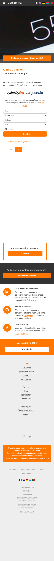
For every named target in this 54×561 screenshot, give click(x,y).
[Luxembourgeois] (30, 480)
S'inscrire (25, 253)
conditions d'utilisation (32, 456)
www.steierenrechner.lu (27, 504)
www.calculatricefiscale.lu (27, 497)
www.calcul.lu (27, 494)
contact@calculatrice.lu (29, 458)
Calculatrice (15, 3)
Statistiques (26, 406)
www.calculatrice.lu (27, 487)
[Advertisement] (27, 33)
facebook (45, 458)
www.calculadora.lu (27, 511)
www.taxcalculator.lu (27, 501)
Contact (26, 375)
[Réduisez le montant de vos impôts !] (27, 58)
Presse (26, 387)
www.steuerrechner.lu (27, 508)
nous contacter (21, 333)
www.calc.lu (27, 490)
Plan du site (26, 399)
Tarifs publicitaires (26, 410)
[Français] (21, 480)
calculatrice (28, 315)
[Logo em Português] (33, 480)
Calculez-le (31, 300)
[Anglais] (24, 480)
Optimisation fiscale (27, 276)
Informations (26, 379)
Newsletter (26, 395)
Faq (26, 391)
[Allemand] (27, 480)
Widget (26, 414)
